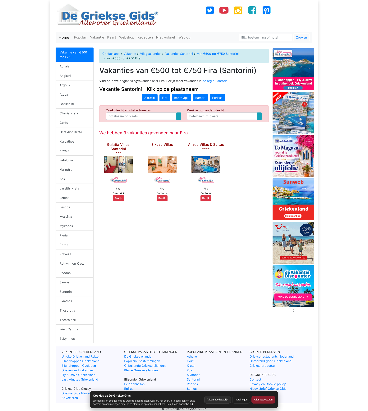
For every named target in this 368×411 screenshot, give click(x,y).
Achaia (64, 66)
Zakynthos (67, 338)
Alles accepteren (263, 399)
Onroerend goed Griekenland (271, 361)
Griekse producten (263, 366)
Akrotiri (149, 98)
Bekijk (118, 198)
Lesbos (65, 207)
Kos (62, 179)
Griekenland (111, 54)
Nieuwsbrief (165, 37)
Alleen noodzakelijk (217, 399)
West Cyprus (69, 329)
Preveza (65, 254)
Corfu (64, 123)
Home (64, 37)
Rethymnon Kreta (72, 263)
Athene (192, 356)
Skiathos (66, 301)
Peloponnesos (134, 384)
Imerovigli (181, 98)
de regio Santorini (215, 81)
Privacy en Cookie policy (268, 384)
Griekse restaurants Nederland (272, 356)
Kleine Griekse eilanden (141, 370)
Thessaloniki (68, 320)
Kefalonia (66, 160)
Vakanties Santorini (179, 54)
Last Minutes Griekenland (80, 379)
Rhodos (65, 273)
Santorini (66, 292)
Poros (64, 245)
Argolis (65, 85)
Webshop (126, 37)
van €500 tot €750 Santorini (218, 54)
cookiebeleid (186, 404)
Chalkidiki (67, 104)
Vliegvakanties (150, 54)
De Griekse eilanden (138, 356)
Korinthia (66, 169)
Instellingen (241, 399)
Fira (164, 98)
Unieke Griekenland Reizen (81, 356)
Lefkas (64, 198)
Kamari (200, 98)
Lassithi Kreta (69, 188)
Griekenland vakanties (78, 370)
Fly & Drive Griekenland (78, 375)
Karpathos (67, 141)
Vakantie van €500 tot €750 (73, 54)
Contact (255, 379)
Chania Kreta (69, 113)
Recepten (145, 37)
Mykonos (66, 226)
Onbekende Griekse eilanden (145, 366)
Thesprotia (67, 310)
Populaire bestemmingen (142, 361)
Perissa (217, 98)
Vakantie (97, 37)
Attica (64, 94)
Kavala (64, 151)
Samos (64, 282)
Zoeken (301, 37)
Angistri (65, 76)
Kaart (111, 37)
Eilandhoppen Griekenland (80, 361)
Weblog (184, 37)
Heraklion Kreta (71, 132)
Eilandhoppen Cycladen (79, 366)
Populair (80, 37)
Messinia (66, 216)
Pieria (64, 235)
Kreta (191, 366)
